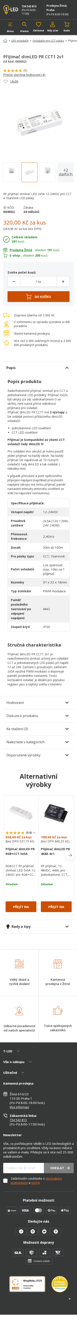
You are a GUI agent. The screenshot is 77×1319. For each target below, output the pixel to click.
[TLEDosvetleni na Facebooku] (21, 1234)
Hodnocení (15, 702)
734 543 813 (29, 6)
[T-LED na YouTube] (44, 1234)
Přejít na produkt (21, 908)
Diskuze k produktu (22, 715)
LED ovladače (20, 41)
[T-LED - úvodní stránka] (11, 9)
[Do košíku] (38, 296)
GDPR (35, 1183)
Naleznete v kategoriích (25, 742)
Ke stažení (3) (17, 728)
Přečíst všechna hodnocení (24, 74)
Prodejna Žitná (21, 250)
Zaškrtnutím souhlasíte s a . (36, 1180)
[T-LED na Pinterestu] (55, 1234)
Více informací (19, 1107)
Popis (11, 367)
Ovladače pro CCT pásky (48, 41)
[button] (10, 27)
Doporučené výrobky (23, 755)
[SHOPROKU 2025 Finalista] (30, 1286)
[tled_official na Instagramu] (33, 1234)
